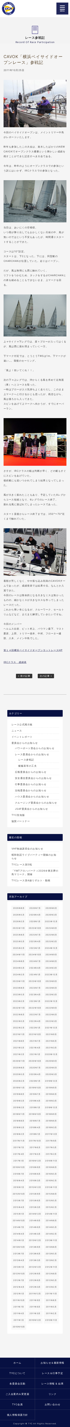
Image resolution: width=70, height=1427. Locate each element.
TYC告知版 (18, 815)
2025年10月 (35, 928)
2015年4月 (18, 1207)
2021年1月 (35, 1054)
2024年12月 (51, 948)
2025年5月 (19, 941)
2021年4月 (35, 1047)
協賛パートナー (21, 821)
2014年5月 (51, 1227)
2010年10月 (19, 1327)
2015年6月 (35, 1200)
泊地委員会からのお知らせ (31, 790)
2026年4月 (35, 915)
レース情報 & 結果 (52, 1383)
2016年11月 (51, 1161)
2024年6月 (51, 961)
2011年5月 (51, 1307)
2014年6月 (35, 1227)
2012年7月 (18, 1280)
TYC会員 (17, 1404)
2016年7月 (18, 1174)
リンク (53, 1393)
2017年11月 (19, 1141)
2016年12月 (35, 1161)
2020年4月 (35, 1074)
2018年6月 (51, 1121)
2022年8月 (19, 1014)
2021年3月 (51, 1047)
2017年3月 (35, 1154)
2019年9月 (51, 1087)
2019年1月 (35, 1107)
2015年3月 (35, 1207)
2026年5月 (19, 915)
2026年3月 (51, 915)
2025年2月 (19, 948)
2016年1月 (18, 1187)
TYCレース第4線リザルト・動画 (31, 880)
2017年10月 (35, 1141)
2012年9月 (35, 1273)
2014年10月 (19, 1220)
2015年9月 (35, 1194)
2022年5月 (19, 1021)
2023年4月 (35, 994)
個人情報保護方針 (17, 1414)
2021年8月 (18, 1041)
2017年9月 (51, 1141)
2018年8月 (18, 1121)
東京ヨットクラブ (10, 8)
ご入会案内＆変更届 (17, 1393)
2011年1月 (19, 1320)
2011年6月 (35, 1307)
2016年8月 (51, 1167)
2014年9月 (35, 1220)
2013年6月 (35, 1253)
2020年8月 (19, 1067)
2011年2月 (51, 1313)
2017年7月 (18, 1147)
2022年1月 (35, 1027)
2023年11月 (19, 981)
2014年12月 (35, 1214)
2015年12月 (35, 1187)
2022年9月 (51, 1008)
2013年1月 (18, 1267)
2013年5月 (51, 1253)
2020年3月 (51, 1074)
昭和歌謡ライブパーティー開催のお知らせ (34, 856)
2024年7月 (35, 961)
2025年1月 (35, 948)
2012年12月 (35, 1267)
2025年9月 (51, 928)
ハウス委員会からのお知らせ (32, 796)
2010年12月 (35, 1320)
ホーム (17, 1362)
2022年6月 (51, 1014)
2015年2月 (51, 1207)
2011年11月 (51, 1293)
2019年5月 (18, 1101)
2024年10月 (35, 954)
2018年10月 (35, 1114)
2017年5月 (51, 1147)
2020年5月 (19, 1074)
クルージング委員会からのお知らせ (36, 802)
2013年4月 (18, 1260)
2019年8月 (18, 1094)
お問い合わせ (52, 1404)
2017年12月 (51, 1134)
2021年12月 (51, 1027)
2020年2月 (19, 1081)
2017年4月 (18, 1154)
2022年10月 (35, 1008)
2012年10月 (19, 1273)
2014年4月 (18, 1234)
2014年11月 (51, 1214)
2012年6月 (35, 1280)
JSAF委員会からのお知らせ (31, 808)
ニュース (17, 730)
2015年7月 (18, 1200)
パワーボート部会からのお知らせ (35, 748)
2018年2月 (18, 1134)
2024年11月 (19, 954)
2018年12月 (51, 1107)
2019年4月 (35, 1101)
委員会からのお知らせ (25, 742)
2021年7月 (35, 1041)
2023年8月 (19, 988)
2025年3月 (51, 941)
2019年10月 (35, 1087)
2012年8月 (51, 1273)
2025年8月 (19, 935)
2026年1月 (35, 921)
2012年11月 (51, 1267)
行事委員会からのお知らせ (31, 784)
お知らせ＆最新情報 (52, 1362)
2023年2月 (19, 1001)
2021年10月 (35, 1034)
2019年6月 (51, 1094)
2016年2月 (51, 1180)
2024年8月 (19, 961)
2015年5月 (51, 1200)
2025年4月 (35, 941)
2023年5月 (19, 994)
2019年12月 (51, 1081)
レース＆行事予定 (52, 1373)
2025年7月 (35, 935)
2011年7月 (18, 1307)
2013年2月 (51, 1260)
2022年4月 (35, 1021)
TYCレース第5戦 (22, 864)
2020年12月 (51, 1054)
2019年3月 (51, 1101)
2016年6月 (35, 1174)
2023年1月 (35, 1001)
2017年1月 (18, 1161)
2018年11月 (19, 1114)
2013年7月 (18, 1253)
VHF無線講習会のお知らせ (27, 848)
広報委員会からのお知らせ (31, 771)
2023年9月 (51, 981)
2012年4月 (18, 1287)
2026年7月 (35, 908)
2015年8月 (51, 1194)
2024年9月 (51, 954)
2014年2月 (51, 1234)
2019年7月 (35, 1094)
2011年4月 (18, 1313)
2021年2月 (18, 1054)
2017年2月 (51, 1154)
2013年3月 (35, 1260)
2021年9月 (51, 1034)
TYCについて (17, 1373)
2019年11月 (19, 1087)
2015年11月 (51, 1187)
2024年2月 (19, 974)
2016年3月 (35, 1180)
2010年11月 (51, 1320)
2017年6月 (35, 1147)
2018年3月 (51, 1127)
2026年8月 (19, 908)
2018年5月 (18, 1127)
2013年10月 (19, 1247)
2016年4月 (18, 1180)
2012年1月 (18, 1293)
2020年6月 (51, 1067)
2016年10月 (19, 1167)
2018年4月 (35, 1127)
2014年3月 (35, 1234)
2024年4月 (35, 968)
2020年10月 (35, 1061)
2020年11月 (19, 1061)
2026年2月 (19, 921)
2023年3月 (51, 994)
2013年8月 (51, 1247)
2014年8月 (51, 1220)
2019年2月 (18, 1107)
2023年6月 (51, 988)
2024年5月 (19, 968)
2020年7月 (35, 1067)
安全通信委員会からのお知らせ (33, 778)
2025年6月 (51, 935)
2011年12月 (35, 1293)
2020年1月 (35, 1081)
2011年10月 (19, 1300)
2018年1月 (35, 1134)
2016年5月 (51, 1174)
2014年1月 (18, 1240)
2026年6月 (51, 908)
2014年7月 (18, 1227)
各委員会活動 (17, 1383)
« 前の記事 (24, 676)
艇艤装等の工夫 (27, 765)
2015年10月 (19, 1194)
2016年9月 (35, 1167)
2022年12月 (51, 1001)
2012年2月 (51, 1287)
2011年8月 (51, 1300)
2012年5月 (51, 1280)
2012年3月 (35, 1287)
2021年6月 (51, 1041)
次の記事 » (46, 676)
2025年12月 (51, 921)
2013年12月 (35, 1240)
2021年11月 (19, 1034)
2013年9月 (35, 1247)
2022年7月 (35, 1014)
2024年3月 (51, 968)
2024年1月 (35, 974)
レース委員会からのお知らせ (32, 754)
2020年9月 (51, 1061)
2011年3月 (35, 1313)
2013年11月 (51, 1240)
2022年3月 (51, 1021)
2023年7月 (35, 988)
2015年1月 (18, 1214)
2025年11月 (19, 928)
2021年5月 (18, 1047)
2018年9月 (51, 1114)
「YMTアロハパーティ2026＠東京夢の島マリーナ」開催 (35, 872)
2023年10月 (35, 981)
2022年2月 (19, 1027)
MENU (62, 9)
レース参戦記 (26, 759)
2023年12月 (51, 974)
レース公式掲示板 (22, 724)
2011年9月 (35, 1300)
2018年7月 (35, 1121)
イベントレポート (22, 736)
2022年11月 (19, 1008)
